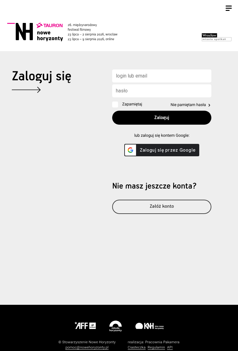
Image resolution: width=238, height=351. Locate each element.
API (170, 347)
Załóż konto (162, 206)
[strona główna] (69, 31)
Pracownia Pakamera (162, 342)
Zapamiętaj (132, 104)
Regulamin (156, 347)
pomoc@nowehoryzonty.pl (86, 347)
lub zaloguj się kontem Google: (161, 135)
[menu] (228, 9)
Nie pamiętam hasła (188, 105)
